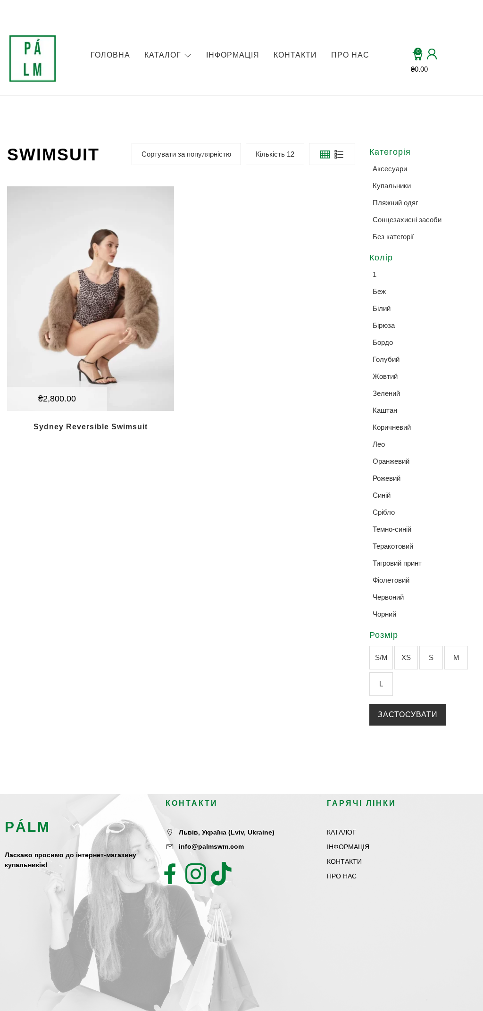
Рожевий (386, 478)
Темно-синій (392, 529)
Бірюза (384, 325)
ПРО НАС (350, 55)
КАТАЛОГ (162, 55)
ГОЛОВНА (110, 55)
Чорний (384, 614)
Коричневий (392, 427)
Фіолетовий (391, 580)
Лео (379, 444)
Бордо (383, 342)
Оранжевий (391, 461)
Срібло (384, 512)
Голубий (386, 359)
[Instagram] (196, 874)
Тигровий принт (397, 563)
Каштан (385, 410)
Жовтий (385, 376)
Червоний (388, 597)
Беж (379, 291)
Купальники (392, 186)
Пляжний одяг (395, 203)
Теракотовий (393, 546)
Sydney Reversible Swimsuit (90, 427)
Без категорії (393, 237)
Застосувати (408, 714)
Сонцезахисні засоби (407, 220)
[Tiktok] (221, 874)
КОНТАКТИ (295, 55)
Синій (382, 495)
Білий (382, 308)
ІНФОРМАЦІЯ (232, 55)
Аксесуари (390, 169)
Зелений (386, 393)
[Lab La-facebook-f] (170, 874)
